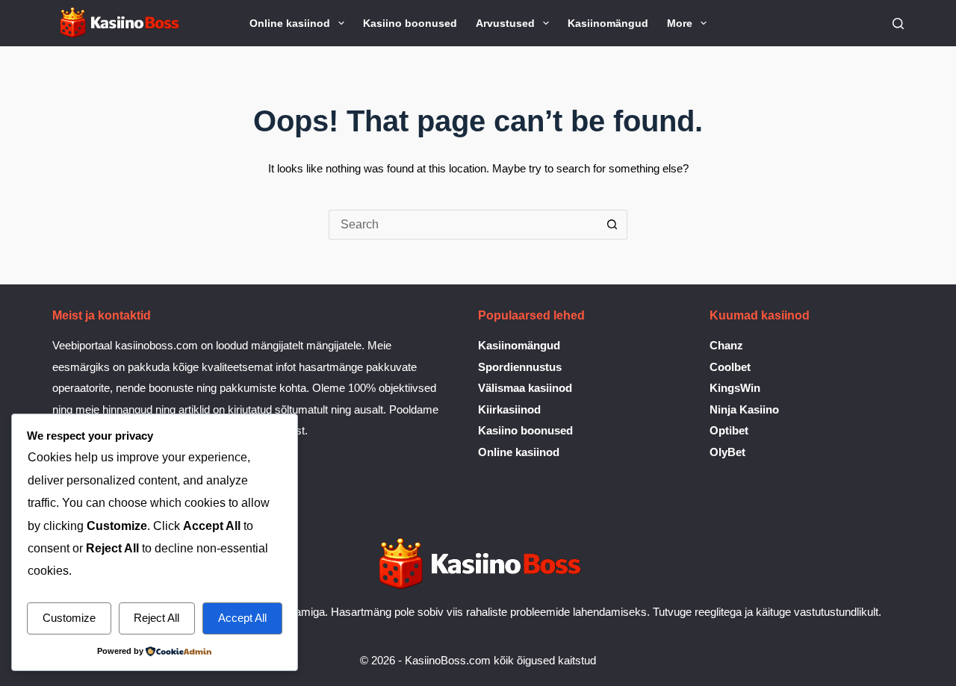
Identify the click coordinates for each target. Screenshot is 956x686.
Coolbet (730, 367)
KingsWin (735, 387)
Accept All (242, 617)
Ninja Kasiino (744, 409)
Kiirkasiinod (509, 409)
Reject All (156, 617)
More (679, 23)
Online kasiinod (289, 23)
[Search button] (612, 225)
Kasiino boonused (410, 23)
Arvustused (505, 23)
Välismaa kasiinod (525, 387)
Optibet (729, 430)
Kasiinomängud (608, 23)
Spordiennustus (520, 367)
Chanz (726, 345)
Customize (69, 617)
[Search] (898, 23)
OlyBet (727, 452)
